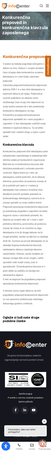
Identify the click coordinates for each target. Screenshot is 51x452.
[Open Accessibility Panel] (5, 446)
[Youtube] (33, 410)
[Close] (44, 421)
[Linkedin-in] (24, 410)
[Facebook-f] (15, 410)
